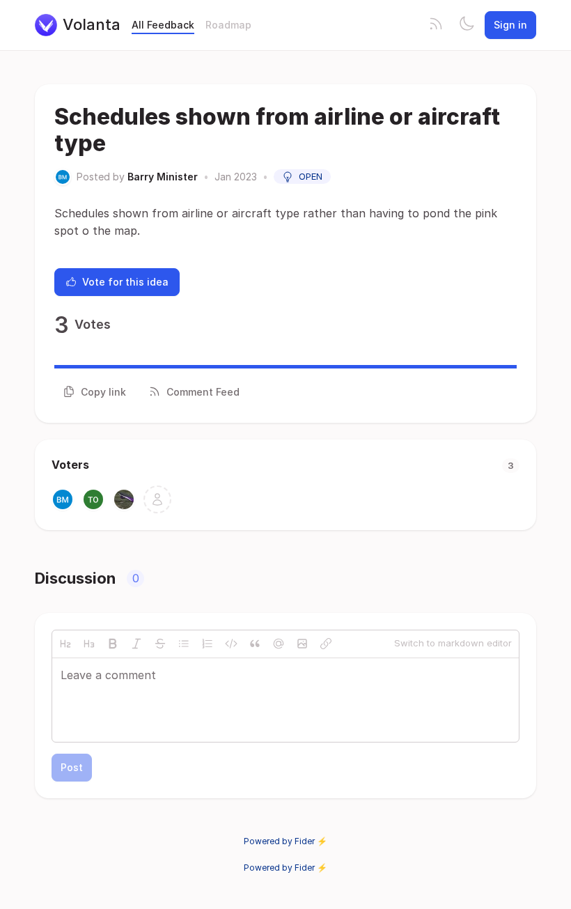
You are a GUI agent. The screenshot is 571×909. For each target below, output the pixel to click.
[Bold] (112, 643)
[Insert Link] (325, 643)
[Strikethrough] (160, 643)
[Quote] (254, 643)
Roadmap (228, 25)
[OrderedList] (207, 643)
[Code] (231, 643)
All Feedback (163, 25)
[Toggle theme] (466, 25)
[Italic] (136, 643)
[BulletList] (183, 643)
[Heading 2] (65, 643)
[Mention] (278, 643)
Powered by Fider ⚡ (285, 841)
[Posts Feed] (435, 25)
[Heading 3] (89, 643)
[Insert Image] (302, 643)
